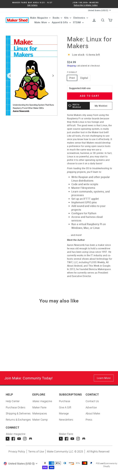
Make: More (40, 22)
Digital (84, 78)
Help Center (13, 401)
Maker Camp (40, 419)
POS (98, 463)
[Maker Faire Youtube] (72, 438)
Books (56, 17)
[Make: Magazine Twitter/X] (7, 438)
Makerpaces (39, 413)
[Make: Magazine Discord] (30, 438)
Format (72, 72)
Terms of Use (36, 451)
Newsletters (66, 419)
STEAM (77, 22)
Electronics (79, 17)
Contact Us (92, 401)
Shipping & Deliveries (18, 413)
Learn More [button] (104, 378)
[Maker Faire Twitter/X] (61, 438)
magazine (42, 401)
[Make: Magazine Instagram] (25, 438)
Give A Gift (65, 407)
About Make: (93, 413)
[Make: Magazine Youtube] (19, 438)
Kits (66, 17)
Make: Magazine (39, 17)
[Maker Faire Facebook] (66, 438)
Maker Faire (39, 407)
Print (72, 78)
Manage (64, 413)
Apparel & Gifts (60, 22)
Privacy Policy (16, 451)
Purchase (64, 401)
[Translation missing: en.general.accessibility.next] (53, 76)
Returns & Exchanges (18, 419)
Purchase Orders (15, 407)
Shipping (71, 65)
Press (89, 419)
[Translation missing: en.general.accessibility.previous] (10, 76)
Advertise (91, 407)
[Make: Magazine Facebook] (13, 438)
